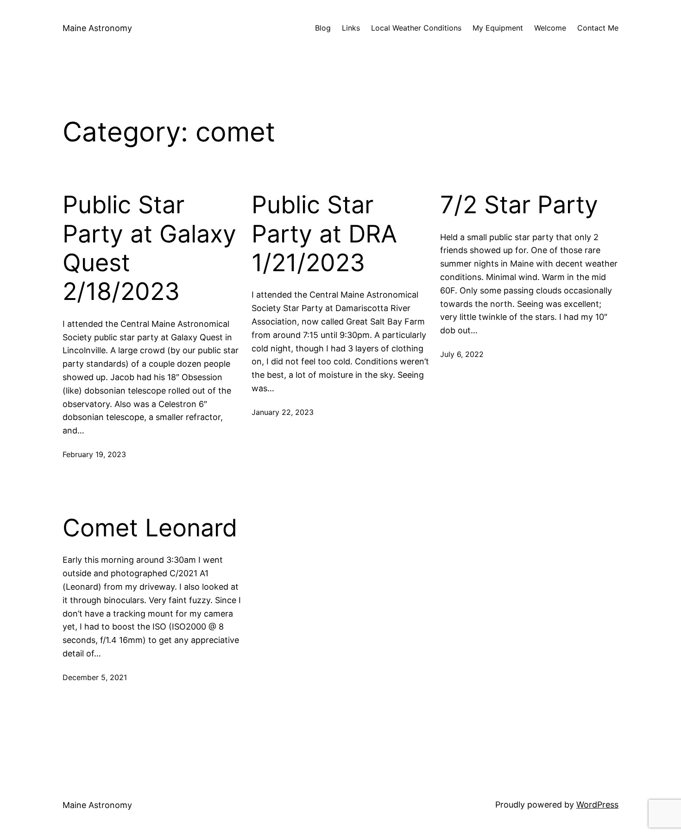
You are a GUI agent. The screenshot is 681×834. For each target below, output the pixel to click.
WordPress (597, 804)
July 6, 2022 (462, 354)
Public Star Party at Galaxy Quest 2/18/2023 (149, 248)
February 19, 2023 (94, 454)
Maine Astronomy (97, 28)
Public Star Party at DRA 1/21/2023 (324, 234)
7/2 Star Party (519, 205)
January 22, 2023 (283, 412)
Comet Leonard (150, 528)
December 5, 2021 (95, 677)
